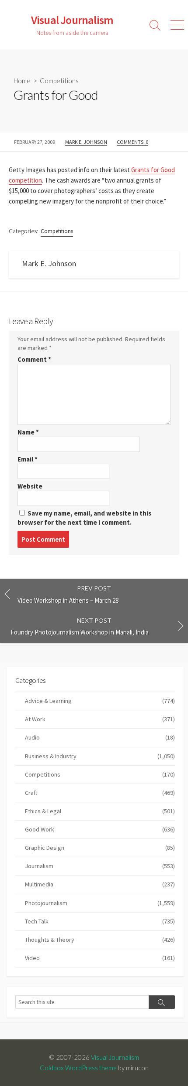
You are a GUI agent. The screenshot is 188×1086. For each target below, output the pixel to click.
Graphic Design (100, 848)
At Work (100, 719)
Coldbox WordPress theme (78, 1068)
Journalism (100, 866)
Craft (100, 793)
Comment (34, 359)
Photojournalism (100, 903)
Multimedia (100, 884)
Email (27, 459)
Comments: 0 (132, 142)
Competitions (59, 81)
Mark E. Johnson (86, 142)
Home (22, 81)
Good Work (100, 829)
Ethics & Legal (100, 811)
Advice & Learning (100, 701)
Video (100, 958)
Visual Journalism (115, 1057)
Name (28, 432)
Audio (100, 737)
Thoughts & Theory (100, 939)
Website (29, 486)
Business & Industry (100, 756)
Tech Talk (100, 921)
